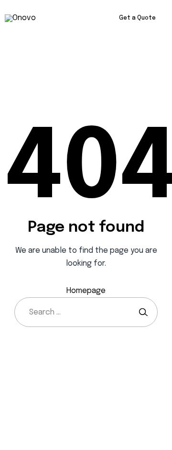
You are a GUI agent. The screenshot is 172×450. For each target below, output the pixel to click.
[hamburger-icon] (70, 18)
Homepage (86, 291)
